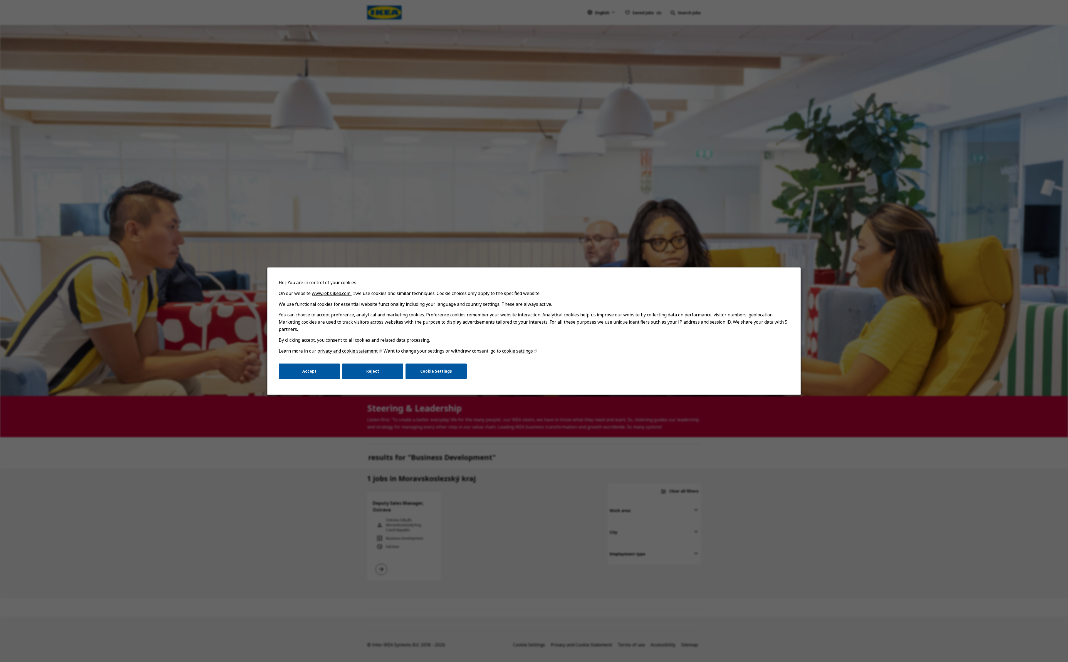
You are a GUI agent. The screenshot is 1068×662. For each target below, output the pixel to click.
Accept (309, 370)
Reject (372, 370)
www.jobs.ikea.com (332, 293)
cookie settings (517, 351)
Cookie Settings (436, 370)
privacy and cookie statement (347, 351)
